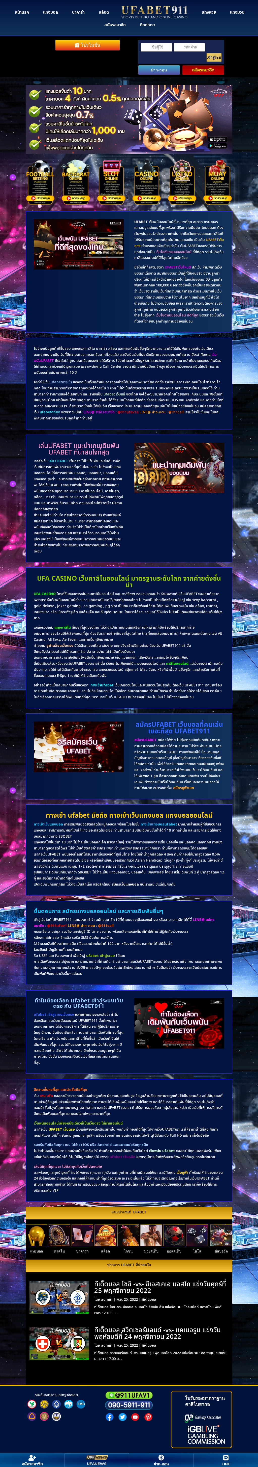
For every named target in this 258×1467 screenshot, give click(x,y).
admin (106, 1299)
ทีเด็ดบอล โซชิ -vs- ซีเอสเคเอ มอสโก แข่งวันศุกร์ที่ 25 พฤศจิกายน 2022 (160, 1287)
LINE (226, 1463)
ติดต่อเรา (147, 25)
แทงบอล (50, 12)
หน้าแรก (22, 12)
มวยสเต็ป (151, 1251)
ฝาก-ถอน (159, 70)
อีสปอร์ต (221, 1251)
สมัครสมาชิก (115, 25)
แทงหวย (209, 12)
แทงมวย (237, 12)
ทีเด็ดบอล (149, 1299)
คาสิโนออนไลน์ (177, 663)
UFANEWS (97, 1463)
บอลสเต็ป (174, 1251)
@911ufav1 (57, 925)
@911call (106, 925)
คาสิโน (59, 1251)
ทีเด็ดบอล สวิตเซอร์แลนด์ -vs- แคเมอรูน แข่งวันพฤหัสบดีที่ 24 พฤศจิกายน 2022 (157, 1333)
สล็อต (104, 12)
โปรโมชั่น (90, 45)
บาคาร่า (78, 12)
